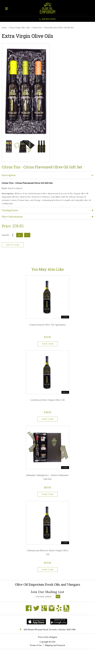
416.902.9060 (49, 18)
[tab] (47, 175)
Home (4, 27)
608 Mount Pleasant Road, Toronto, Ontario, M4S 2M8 (49, 629)
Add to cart (13, 245)
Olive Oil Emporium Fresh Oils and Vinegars (47, 584)
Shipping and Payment (55, 645)
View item (47, 344)
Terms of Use (36, 645)
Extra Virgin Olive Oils (20, 27)
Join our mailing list (47, 592)
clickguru (53, 637)
